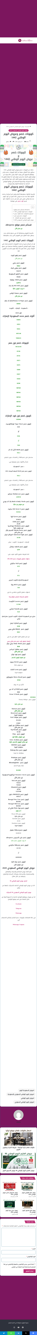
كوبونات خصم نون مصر (20, 216)
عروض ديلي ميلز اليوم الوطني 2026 (12, 1211)
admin (27, 142)
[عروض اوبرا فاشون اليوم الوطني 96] (27, 1204)
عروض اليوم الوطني (27, 1098)
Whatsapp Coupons (18, 924)
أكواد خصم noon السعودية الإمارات (23, 214)
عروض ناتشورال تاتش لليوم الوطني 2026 (10, 1193)
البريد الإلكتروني (31, 1256)
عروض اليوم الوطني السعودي (24, 1102)
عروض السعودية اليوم (26, 1090)
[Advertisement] (18, 18)
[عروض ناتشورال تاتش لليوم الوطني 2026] (9, 1186)
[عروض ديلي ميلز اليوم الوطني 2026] (9, 1204)
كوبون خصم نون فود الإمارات (22, 218)
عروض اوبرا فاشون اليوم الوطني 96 (29, 1211)
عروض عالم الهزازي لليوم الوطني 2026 (29, 1193)
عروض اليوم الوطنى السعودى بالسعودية (20, 1094)
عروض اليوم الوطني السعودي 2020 (24, 220)
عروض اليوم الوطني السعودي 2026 (15, 126)
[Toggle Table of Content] (32, 207)
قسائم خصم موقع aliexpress (22, 210)
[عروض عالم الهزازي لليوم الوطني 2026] (27, 1186)
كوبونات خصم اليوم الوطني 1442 (23, 212)
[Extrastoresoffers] (25, 40)
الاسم (34, 1249)
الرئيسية (27, 126)
